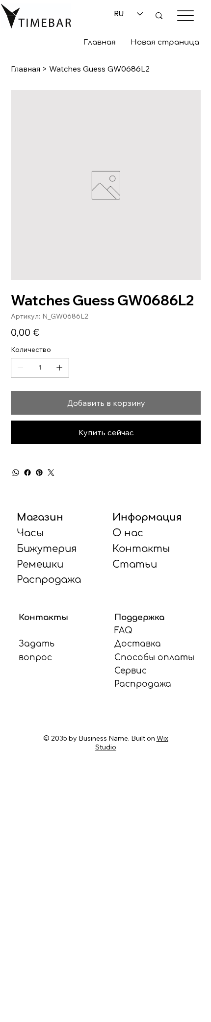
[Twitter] (51, 472)
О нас (127, 533)
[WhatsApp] (16, 472)
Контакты (141, 548)
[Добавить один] (59, 367)
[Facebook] (27, 472)
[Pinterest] (39, 472)
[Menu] (185, 16)
